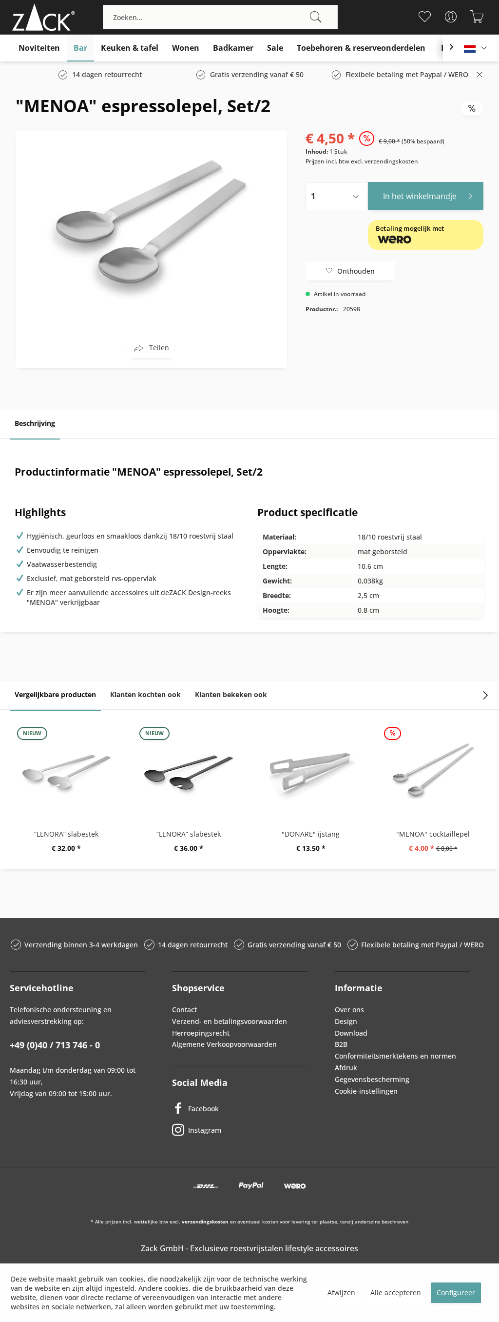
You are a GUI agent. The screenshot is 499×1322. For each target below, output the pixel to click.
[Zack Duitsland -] (41, 17)
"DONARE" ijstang (311, 834)
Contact (184, 1009)
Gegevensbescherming (372, 1079)
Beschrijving (35, 423)
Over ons (349, 1009)
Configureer (456, 1292)
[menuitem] (220, 17)
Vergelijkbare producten (55, 694)
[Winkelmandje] (477, 16)
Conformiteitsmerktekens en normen (395, 1056)
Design (346, 1021)
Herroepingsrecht (201, 1033)
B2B (341, 1044)
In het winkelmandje (420, 196)
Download (351, 1033)
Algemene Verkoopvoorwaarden (224, 1044)
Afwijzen (341, 1292)
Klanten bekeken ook (231, 694)
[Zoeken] (316, 17)
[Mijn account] (451, 16)
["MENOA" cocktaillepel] (433, 771)
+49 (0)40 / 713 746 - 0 (55, 1045)
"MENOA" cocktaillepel (433, 834)
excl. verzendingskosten (384, 161)
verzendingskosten (205, 1221)
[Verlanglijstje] (425, 16)
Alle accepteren (395, 1292)
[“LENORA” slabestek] (66, 771)
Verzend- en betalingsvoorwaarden (229, 1021)
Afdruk (346, 1067)
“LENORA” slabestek (66, 834)
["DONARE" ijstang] (311, 771)
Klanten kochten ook (145, 694)
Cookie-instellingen (366, 1091)
